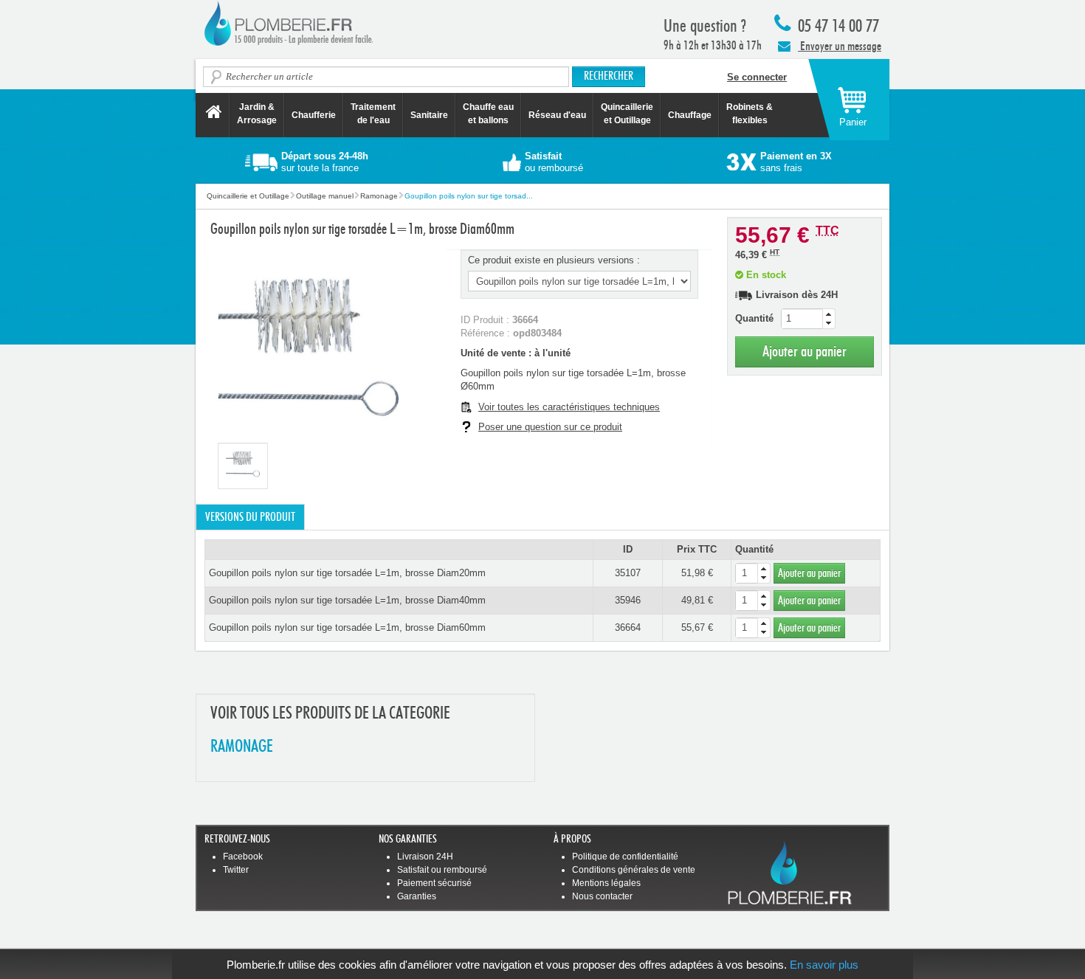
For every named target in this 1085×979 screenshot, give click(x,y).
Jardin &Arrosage (257, 113)
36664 (628, 627)
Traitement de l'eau (373, 113)
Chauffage (690, 115)
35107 (628, 572)
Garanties (416, 896)
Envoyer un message (839, 46)
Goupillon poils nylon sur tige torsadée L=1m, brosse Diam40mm (347, 600)
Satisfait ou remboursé (442, 870)
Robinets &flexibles (749, 113)
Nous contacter (602, 896)
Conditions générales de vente (633, 870)
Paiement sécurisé (434, 883)
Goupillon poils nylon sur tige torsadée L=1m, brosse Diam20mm (347, 572)
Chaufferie (314, 115)
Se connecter (757, 77)
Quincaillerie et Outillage (627, 113)
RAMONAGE (241, 746)
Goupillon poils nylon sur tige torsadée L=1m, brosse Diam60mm (347, 627)
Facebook (243, 856)
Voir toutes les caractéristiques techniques (569, 406)
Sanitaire (429, 115)
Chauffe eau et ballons (488, 113)
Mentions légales (606, 883)
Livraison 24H (425, 856)
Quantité (754, 318)
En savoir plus (824, 964)
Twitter (236, 870)
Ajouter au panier (804, 351)
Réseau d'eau (557, 115)
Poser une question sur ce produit (550, 426)
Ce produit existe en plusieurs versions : (554, 260)
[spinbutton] (808, 318)
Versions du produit (250, 517)
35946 (628, 600)
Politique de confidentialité (625, 856)
